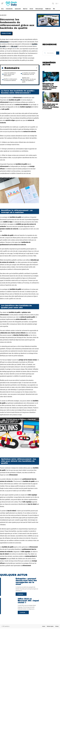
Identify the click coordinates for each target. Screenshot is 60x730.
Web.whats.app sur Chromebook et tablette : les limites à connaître (50, 106)
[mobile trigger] (3, 3)
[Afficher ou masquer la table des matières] (28, 68)
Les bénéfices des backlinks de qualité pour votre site (28, 73)
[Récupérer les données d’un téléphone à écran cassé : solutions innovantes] (51, 76)
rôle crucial (14, 46)
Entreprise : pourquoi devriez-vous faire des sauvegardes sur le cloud (26, 581)
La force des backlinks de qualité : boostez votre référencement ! (10, 74)
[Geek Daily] (11, 3)
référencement (4, 41)
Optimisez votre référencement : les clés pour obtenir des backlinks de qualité (29, 80)
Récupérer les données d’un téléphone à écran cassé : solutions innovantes (49, 86)
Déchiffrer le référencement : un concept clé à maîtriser (10, 79)
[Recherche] (53, 3)
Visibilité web (6, 33)
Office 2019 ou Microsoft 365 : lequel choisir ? (28, 600)
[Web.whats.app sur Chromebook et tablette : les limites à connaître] (51, 97)
